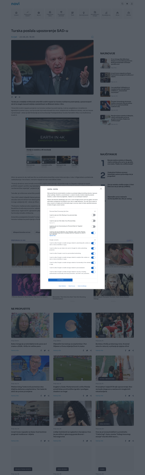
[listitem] (72, 211)
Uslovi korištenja (82, 286)
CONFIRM (60, 280)
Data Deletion (62, 286)
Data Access (72, 286)
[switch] (93, 215)
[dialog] (72, 237)
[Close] (101, 189)
